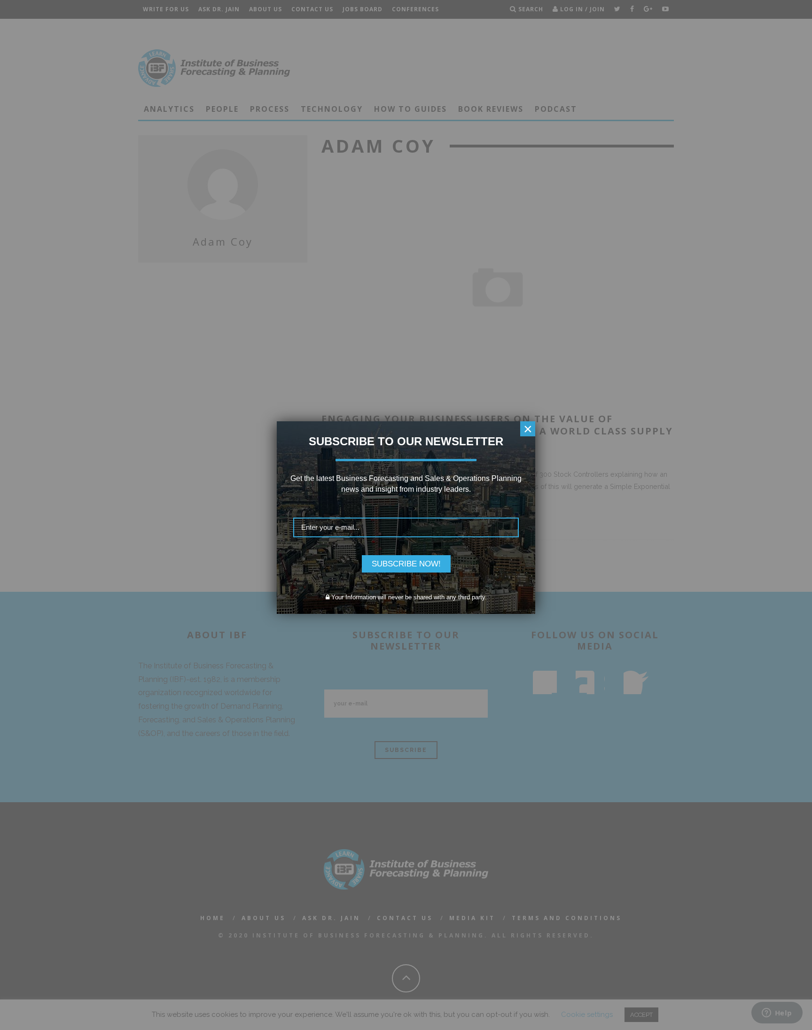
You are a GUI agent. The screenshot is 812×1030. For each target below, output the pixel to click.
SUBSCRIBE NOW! (406, 563)
